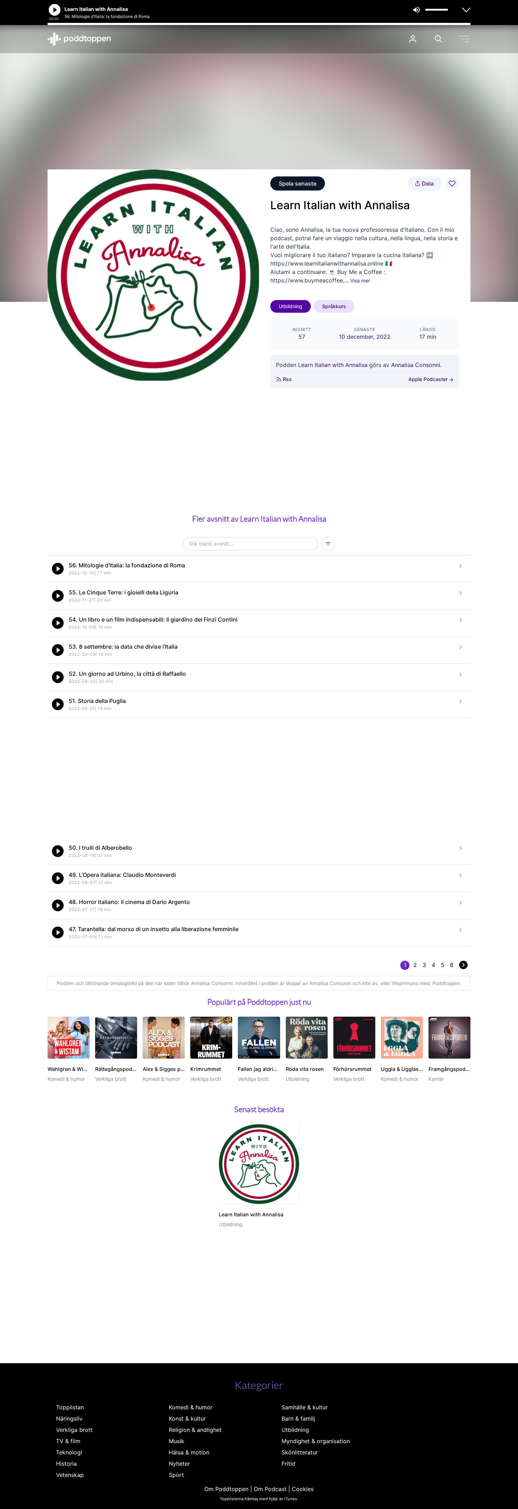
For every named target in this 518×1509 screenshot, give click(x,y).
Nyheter (179, 1463)
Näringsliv (69, 1418)
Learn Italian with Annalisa (333, 364)
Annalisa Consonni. (416, 364)
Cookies (303, 1488)
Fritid (288, 1463)
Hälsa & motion (189, 1452)
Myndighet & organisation (316, 1441)
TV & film (68, 1441)
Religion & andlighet (195, 1429)
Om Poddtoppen (226, 1488)
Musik (176, 1441)
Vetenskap (70, 1474)
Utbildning (290, 306)
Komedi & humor (190, 1407)
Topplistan (70, 1407)
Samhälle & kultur (305, 1407)
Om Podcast (270, 1488)
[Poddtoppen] (79, 39)
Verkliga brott (74, 1429)
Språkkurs (334, 306)
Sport (176, 1474)
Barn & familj (298, 1418)
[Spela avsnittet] (57, 568)
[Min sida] (413, 39)
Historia (66, 1463)
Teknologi (69, 1452)
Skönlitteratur (300, 1452)
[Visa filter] (328, 544)
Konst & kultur (187, 1418)
